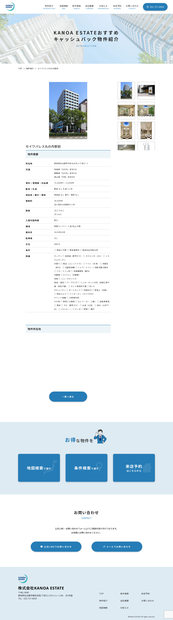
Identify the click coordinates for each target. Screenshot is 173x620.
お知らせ (124, 607)
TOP (101, 593)
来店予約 (145, 593)
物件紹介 (103, 600)
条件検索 (124, 593)
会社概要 (124, 600)
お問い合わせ (147, 600)
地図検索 (103, 607)
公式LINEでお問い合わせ (58, 546)
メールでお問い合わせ (119, 546)
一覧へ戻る (68, 396)
